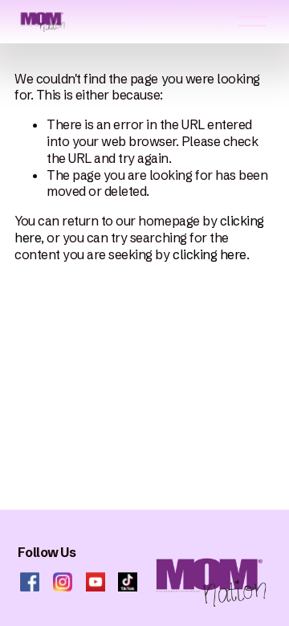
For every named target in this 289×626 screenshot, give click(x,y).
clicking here (209, 254)
